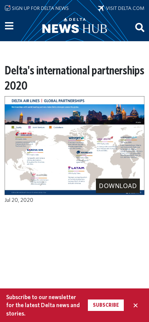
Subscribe (106, 305)
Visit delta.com (124, 8)
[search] (139, 27)
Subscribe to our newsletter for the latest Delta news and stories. (43, 305)
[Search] (139, 27)
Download (118, 186)
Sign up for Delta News (40, 8)
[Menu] (9, 26)
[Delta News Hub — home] (74, 35)
